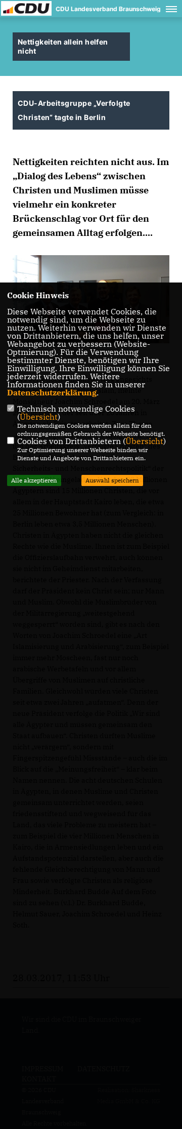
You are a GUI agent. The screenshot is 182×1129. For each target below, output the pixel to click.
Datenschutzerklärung (52, 392)
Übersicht (39, 417)
